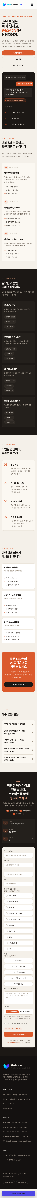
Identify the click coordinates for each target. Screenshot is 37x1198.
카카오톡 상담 (7, 1160)
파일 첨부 (6, 1006)
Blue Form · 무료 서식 (10, 1123)
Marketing (25, 1095)
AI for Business (14, 1104)
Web (4, 1095)
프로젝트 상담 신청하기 (18, 1034)
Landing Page (16, 1095)
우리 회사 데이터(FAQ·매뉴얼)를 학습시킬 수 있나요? (14, 732)
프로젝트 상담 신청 (18, 1194)
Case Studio (7, 1108)
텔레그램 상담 (16, 1160)
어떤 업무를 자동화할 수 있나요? (14, 724)
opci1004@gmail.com (16, 824)
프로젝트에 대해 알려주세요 (11, 989)
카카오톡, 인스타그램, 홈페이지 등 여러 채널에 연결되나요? (16, 750)
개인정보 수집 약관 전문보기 (13, 1028)
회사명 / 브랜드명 (8, 851)
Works (9, 1095)
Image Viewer (22, 1132)
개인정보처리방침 (12, 1042)
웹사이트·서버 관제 (9, 1099)
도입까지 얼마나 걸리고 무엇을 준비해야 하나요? (14, 741)
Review (22, 1104)
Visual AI (6, 1104)
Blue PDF (16, 1127)
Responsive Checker (25, 1141)
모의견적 (18, 59)
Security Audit (20, 1099)
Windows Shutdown (10, 1141)
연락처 (6, 879)
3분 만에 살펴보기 (18, 65)
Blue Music (7, 1132)
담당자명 (6, 860)
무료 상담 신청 (18, 53)
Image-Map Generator (11, 1136)
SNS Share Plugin (25, 1136)
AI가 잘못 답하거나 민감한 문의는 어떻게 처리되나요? (15, 759)
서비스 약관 (20, 1042)
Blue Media (23, 1127)
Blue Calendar (22, 1123)
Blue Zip (14, 1132)
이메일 (6, 870)
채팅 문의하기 (12, 832)
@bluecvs (12, 840)
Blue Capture (7, 1127)
